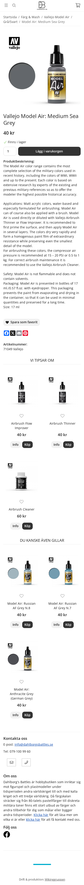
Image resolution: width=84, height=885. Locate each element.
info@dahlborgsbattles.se (34, 744)
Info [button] (16, 444)
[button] (27, 444)
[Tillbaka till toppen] (74, 875)
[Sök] (14, 5)
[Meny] (6, 5)
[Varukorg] (78, 5)
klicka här (33, 819)
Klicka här (41, 815)
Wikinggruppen (55, 879)
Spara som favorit (23, 322)
